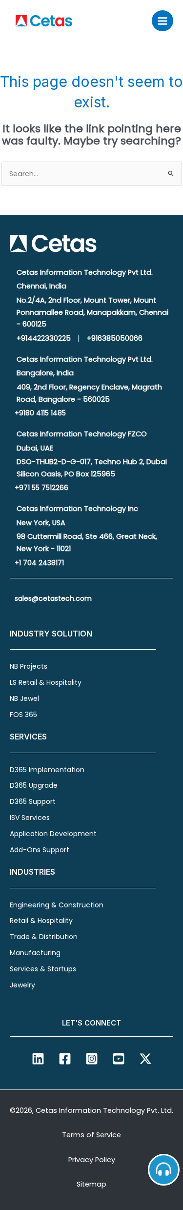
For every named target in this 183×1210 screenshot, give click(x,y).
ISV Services (30, 817)
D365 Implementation (47, 770)
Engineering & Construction (56, 905)
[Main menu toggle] (162, 21)
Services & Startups (43, 969)
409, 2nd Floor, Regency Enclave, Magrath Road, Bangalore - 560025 (89, 393)
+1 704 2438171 (39, 563)
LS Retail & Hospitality (45, 682)
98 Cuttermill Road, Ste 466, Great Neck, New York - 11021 (87, 543)
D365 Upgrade (34, 785)
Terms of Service (91, 1135)
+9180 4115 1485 (40, 413)
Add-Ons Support (39, 850)
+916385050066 (114, 338)
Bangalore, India (45, 373)
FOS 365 (23, 714)
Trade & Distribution (44, 937)
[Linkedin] (38, 1058)
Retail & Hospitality (41, 920)
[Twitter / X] (145, 1058)
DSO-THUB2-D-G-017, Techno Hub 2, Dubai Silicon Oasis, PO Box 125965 (92, 468)
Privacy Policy (91, 1160)
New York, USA (41, 523)
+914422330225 (44, 338)
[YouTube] (118, 1058)
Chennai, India (41, 286)
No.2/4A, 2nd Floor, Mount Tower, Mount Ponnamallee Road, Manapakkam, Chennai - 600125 (92, 312)
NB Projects (28, 666)
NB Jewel (24, 698)
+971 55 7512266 (41, 487)
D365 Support (33, 801)
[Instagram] (91, 1058)
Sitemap (91, 1184)
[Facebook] (65, 1058)
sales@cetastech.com (53, 598)
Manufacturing (35, 953)
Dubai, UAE (35, 448)
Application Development (53, 834)
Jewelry (22, 985)
